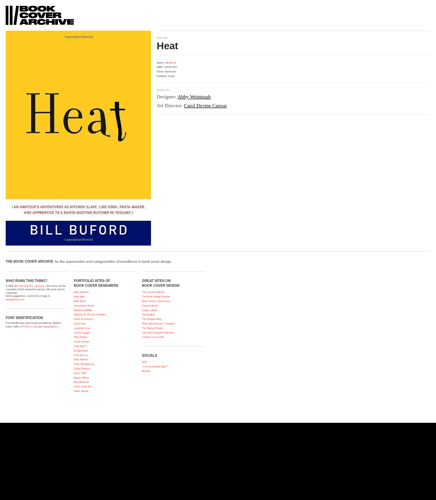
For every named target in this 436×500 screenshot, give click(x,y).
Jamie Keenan (81, 341)
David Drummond (83, 319)
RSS (144, 362)
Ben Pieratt (20, 285)
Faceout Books (150, 305)
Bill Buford (170, 62)
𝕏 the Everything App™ (155, 366)
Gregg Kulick (81, 350)
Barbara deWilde (83, 310)
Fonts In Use (30, 326)
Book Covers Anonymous (156, 301)
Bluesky (146, 371)
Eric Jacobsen (37, 285)
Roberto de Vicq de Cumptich (90, 314)
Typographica (50, 326)
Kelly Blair (79, 296)
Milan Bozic (80, 301)
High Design (80, 337)
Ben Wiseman (81, 382)
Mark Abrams (81, 292)
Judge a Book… (151, 310)
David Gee (80, 323)
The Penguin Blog (151, 319)
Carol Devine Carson (205, 105)
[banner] (218, 13)
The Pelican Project (152, 328)
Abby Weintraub (194, 96)
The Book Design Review (156, 296)
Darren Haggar (82, 332)
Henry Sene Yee (83, 386)
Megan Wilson (81, 377)
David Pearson (82, 368)
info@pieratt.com (15, 299)
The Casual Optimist (153, 292)
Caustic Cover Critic (153, 337)
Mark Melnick (81, 359)
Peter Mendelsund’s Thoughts (158, 323)
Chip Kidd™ (80, 346)
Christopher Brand (84, 305)
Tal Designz (148, 314)
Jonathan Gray (82, 328)
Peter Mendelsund (84, 364)
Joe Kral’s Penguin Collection (158, 332)
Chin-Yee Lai (80, 355)
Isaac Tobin (80, 373)
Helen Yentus (81, 391)
